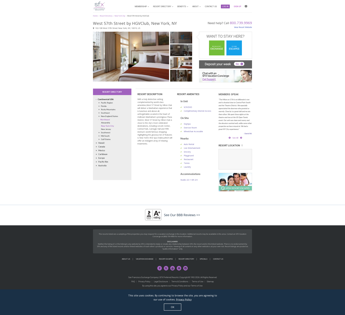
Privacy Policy (144, 281)
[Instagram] (185, 268)
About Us (126, 259)
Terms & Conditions (179, 281)
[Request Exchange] (217, 47)
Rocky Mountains (108, 109)
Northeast (105, 119)
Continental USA (106, 99)
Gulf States (106, 139)
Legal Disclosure (161, 281)
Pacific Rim (103, 161)
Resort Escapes (166, 259)
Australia (102, 165)
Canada (101, 146)
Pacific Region (107, 103)
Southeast (105, 113)
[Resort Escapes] (234, 47)
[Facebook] (159, 268)
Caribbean (102, 154)
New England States (109, 116)
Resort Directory (106, 16)
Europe (101, 158)
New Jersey (106, 129)
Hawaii (101, 143)
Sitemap (210, 281)
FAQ (133, 281)
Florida (103, 106)
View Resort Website (243, 27)
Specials (203, 259)
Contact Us (218, 259)
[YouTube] (172, 268)
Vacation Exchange (144, 259)
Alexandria (105, 122)
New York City (120, 16)
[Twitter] (166, 268)
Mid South (105, 136)
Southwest (105, 132)
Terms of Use (197, 281)
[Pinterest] (179, 268)
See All (235, 137)
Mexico (101, 150)
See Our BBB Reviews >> (182, 215)
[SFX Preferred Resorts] (99, 5)
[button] (225, 6)
